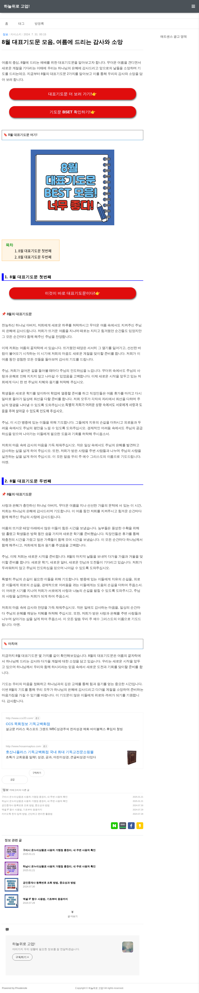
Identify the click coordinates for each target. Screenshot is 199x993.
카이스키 (15, 34)
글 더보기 (73, 916)
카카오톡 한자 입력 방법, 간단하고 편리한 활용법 (27, 814)
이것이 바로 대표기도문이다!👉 (72, 293)
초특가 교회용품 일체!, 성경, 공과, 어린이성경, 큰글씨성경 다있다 (51, 757)
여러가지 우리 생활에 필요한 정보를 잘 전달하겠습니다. (46, 949)
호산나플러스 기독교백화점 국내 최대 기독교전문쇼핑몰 (50, 752)
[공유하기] (21, 780)
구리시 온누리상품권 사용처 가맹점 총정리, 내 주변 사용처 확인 (35, 796)
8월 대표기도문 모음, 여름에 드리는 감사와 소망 (62, 42)
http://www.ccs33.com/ (19, 718)
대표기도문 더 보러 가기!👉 (72, 94)
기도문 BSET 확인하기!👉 (72, 112)
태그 (21, 23)
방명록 (39, 23)
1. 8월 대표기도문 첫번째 (33, 250)
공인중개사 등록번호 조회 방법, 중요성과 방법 (26, 805)
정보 (5, 34)
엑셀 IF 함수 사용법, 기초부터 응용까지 (22, 809)
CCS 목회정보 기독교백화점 (28, 724)
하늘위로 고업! (17, 6)
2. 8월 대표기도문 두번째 (33, 257)
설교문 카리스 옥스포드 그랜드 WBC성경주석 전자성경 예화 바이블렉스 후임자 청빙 (64, 729)
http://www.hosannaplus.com (23, 746)
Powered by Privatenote (14, 988)
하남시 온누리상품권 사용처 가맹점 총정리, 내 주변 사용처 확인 (35, 801)
